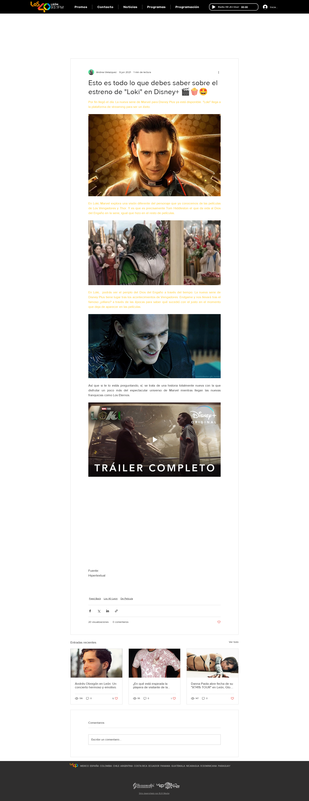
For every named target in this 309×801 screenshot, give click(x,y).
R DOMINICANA (208, 766)
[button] (156, 7)
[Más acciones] (218, 72)
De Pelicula (127, 598)
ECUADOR (153, 766)
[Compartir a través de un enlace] (116, 611)
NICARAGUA (192, 766)
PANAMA (165, 766)
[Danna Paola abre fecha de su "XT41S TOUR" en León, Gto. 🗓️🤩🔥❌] (212, 663)
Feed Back (95, 598)
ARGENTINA (126, 766)
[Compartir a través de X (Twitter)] (98, 611)
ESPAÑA (94, 766)
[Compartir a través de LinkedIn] (107, 611)
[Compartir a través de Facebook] (90, 611)
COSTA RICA (140, 766)
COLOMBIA (106, 766)
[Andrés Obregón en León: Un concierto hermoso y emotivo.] (96, 663)
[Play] (213, 7)
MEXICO (84, 766)
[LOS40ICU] (74, 765)
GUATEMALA (178, 766)
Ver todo (234, 641)
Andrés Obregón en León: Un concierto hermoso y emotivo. (96, 685)
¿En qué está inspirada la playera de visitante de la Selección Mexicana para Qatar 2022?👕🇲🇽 (150, 685)
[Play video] (154, 439)
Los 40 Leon (111, 598)
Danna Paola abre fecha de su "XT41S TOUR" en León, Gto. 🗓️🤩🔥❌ (212, 685)
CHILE (116, 766)
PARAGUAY (224, 766)
